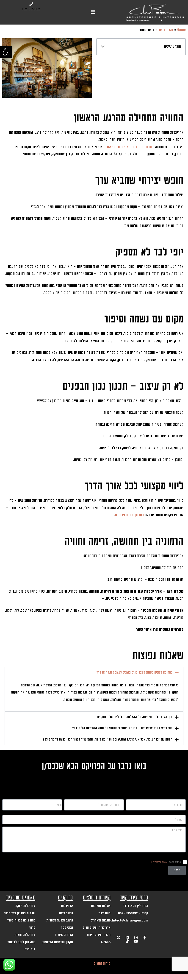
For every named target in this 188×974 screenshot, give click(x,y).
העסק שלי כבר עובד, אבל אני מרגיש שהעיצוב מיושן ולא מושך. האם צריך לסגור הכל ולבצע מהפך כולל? (107, 740)
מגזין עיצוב (165, 30)
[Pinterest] (118, 937)
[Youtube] (136, 941)
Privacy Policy (159, 862)
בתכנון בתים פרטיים (129, 515)
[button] (6, 52)
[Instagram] (136, 937)
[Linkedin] (127, 937)
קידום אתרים (102, 963)
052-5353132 (31, 9)
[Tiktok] (127, 941)
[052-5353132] (31, 4)
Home (181, 30)
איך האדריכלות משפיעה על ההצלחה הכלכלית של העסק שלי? (133, 717)
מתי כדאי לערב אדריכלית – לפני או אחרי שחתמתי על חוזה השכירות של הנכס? (122, 728)
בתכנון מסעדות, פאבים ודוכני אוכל (129, 147)
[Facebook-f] (145, 937)
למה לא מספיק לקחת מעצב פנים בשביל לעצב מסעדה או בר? (134, 673)
